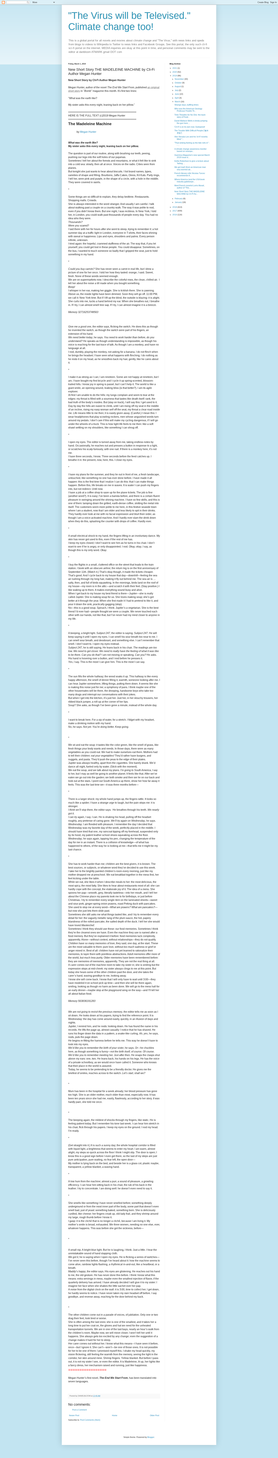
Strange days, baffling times (186, 105)
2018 (174, 207)
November (179, 79)
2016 (174, 215)
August (178, 86)
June (177, 94)
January (178, 202)
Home (114, 1415)
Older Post (154, 1415)
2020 (174, 72)
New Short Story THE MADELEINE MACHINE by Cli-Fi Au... (189, 192)
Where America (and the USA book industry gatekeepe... (189, 180)
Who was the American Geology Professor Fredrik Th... (188, 110)
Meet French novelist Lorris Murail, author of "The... (189, 186)
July (177, 90)
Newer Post (74, 1415)
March (178, 102)
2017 (174, 211)
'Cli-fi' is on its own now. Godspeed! (189, 127)
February (179, 198)
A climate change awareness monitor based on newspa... (190, 150)
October (178, 83)
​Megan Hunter (88, 131)
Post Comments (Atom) (90, 1420)
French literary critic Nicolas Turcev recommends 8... (189, 174)
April (177, 98)
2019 (174, 76)
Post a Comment (79, 1410)
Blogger (150, 1437)
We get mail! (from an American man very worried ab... (190, 168)
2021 (174, 68)
